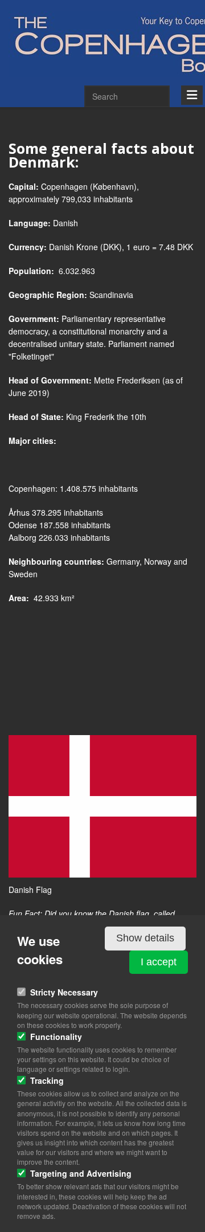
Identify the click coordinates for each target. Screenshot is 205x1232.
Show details (145, 938)
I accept (159, 962)
